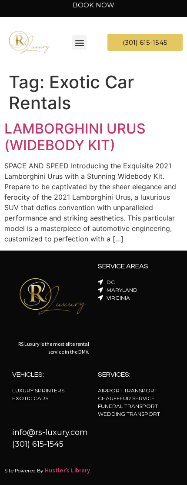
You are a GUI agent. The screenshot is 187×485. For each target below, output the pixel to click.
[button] (79, 42)
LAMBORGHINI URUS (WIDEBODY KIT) (75, 137)
